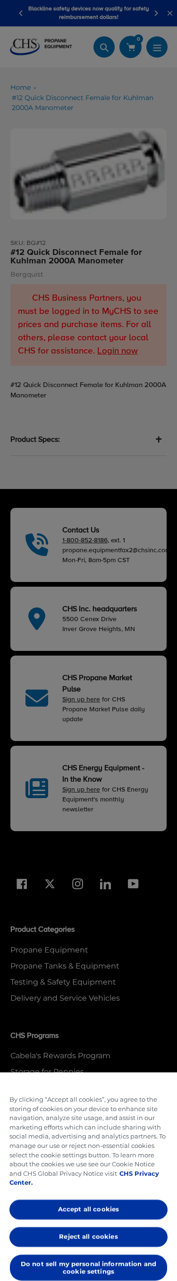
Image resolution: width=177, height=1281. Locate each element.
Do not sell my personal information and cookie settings (88, 1267)
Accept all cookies (88, 1209)
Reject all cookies (88, 1236)
